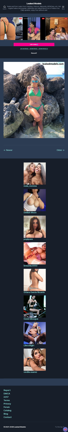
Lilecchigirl (29, 345)
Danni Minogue (31, 319)
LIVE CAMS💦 (34, 44)
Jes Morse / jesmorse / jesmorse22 (34, 49)
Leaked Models (34, 3)
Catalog (7, 410)
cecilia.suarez (30, 372)
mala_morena (30, 186)
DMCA (7, 393)
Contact (8, 417)
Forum (7, 407)
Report (7, 390)
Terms (7, 400)
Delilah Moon (30, 212)
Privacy (7, 403)
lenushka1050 (30, 265)
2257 (6, 397)
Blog (6, 414)
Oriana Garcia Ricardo (34, 292)
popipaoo (28, 239)
